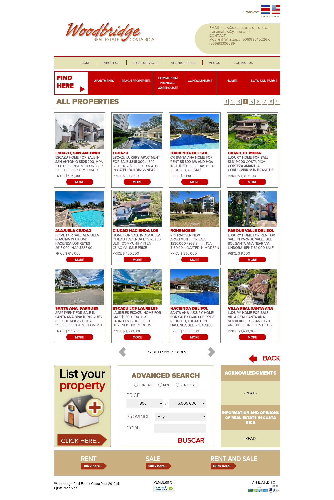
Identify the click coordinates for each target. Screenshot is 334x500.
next (211, 352)
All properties (183, 63)
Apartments (104, 81)
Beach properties (136, 81)
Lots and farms (264, 81)
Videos (214, 63)
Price (133, 395)
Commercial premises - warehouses (168, 83)
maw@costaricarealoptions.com (247, 27)
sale (153, 459)
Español (266, 16)
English (276, 16)
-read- (250, 393)
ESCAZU (120, 153)
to (165, 404)
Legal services (145, 63)
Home (85, 63)
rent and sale (234, 459)
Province (138, 417)
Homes (232, 81)
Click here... (80, 441)
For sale (146, 385)
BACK (271, 358)
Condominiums (200, 81)
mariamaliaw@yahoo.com (229, 31)
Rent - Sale (189, 385)
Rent (167, 385)
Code (133, 428)
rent (89, 459)
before (122, 352)
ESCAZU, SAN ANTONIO (77, 153)
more (79, 182)
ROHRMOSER (183, 230)
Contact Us (243, 63)
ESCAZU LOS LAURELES (135, 308)
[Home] (109, 45)
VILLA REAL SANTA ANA (250, 308)
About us (111, 63)
